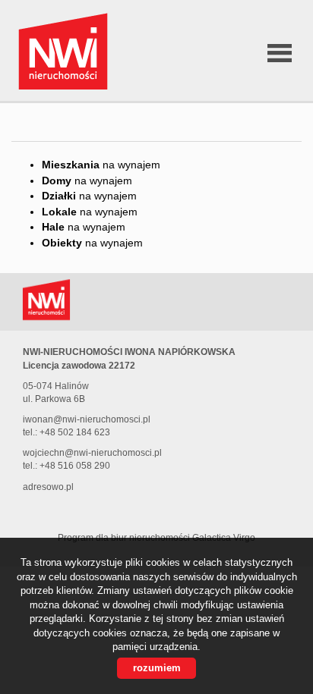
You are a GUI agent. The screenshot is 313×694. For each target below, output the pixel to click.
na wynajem (101, 165)
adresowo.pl (48, 487)
